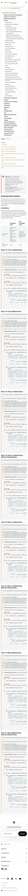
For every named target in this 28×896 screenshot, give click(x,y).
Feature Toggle (7, 118)
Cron (5, 112)
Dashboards (7, 105)
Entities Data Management (10, 97)
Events (6, 65)
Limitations (4, 144)
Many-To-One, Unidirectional (8, 147)
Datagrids (7, 84)
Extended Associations (11, 29)
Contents (3, 142)
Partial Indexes (8, 71)
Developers (10, 7)
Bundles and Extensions (10, 18)
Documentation (4, 7)
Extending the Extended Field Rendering (15, 38)
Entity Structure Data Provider (11, 63)
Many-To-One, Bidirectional (8, 149)
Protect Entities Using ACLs (11, 88)
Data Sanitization (8, 95)
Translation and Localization (11, 101)
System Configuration (9, 122)
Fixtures (6, 93)
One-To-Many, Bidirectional (8, 163)
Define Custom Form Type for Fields (14, 36)
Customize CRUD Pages (10, 92)
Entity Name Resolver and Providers (13, 59)
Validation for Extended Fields (12, 35)
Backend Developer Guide (18, 7)
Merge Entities (8, 44)
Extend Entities (7, 8)
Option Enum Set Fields (11, 28)
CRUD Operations (9, 46)
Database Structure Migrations (11, 24)
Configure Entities (9, 40)
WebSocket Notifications (10, 114)
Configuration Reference (10, 123)
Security (6, 99)
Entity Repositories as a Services (12, 77)
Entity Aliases (8, 50)
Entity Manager (8, 57)
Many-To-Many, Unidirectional (9, 151)
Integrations (7, 103)
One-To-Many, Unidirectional (8, 157)
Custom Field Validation (10, 48)
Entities (2, 8)
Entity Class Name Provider (11, 61)
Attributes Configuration (10, 82)
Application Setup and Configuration (13, 15)
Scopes (6, 116)
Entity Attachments (9, 90)
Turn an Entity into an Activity (11, 54)
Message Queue (8, 110)
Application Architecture (10, 16)
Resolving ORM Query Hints (11, 75)
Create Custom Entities (10, 42)
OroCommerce (6, 844)
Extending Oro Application (10, 125)
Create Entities (8, 22)
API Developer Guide (9, 131)
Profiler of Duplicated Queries (11, 73)
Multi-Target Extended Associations (14, 31)
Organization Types (9, 133)
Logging (6, 120)
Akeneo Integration (8, 127)
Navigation (6, 107)
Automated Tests (8, 129)
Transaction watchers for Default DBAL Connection (13, 79)
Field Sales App (8, 135)
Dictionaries (7, 67)
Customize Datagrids (9, 86)
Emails (5, 109)
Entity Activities (8, 52)
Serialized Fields (9, 33)
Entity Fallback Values (9, 56)
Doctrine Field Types (9, 69)
